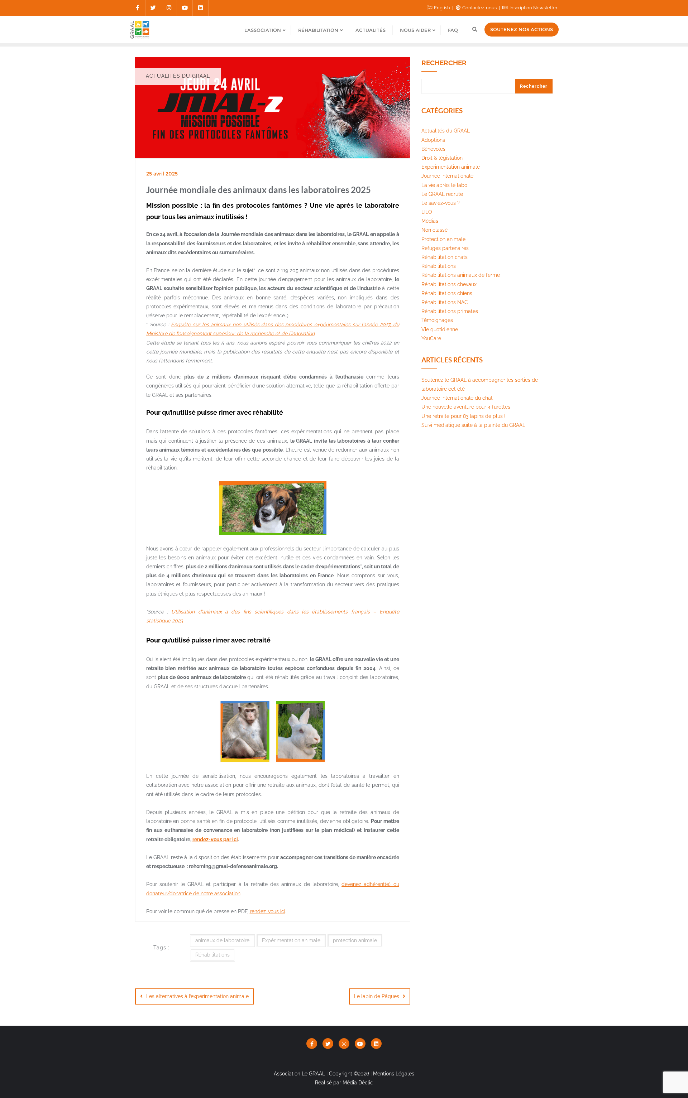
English (442, 7)
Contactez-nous (479, 7)
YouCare (431, 338)
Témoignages (437, 320)
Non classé (434, 230)
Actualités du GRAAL (445, 131)
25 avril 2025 (162, 173)
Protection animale (443, 239)
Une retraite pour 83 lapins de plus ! (463, 416)
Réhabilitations (212, 955)
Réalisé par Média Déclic (344, 1082)
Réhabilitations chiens (446, 293)
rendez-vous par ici (215, 839)
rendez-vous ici (267, 911)
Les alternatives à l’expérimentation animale (197, 996)
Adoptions (433, 140)
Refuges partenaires (445, 248)
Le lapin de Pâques (376, 996)
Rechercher (444, 63)
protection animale (355, 940)
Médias (429, 221)
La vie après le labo (444, 185)
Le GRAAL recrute (442, 194)
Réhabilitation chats (444, 257)
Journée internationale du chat (457, 398)
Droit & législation (442, 158)
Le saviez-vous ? (440, 203)
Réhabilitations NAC (444, 302)
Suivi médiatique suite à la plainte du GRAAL (473, 425)
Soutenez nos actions (521, 29)
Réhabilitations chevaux (449, 284)
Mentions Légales (393, 1074)
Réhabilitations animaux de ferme (460, 275)
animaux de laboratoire (222, 940)
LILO (426, 212)
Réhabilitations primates (449, 311)
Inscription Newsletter (533, 7)
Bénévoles (433, 149)
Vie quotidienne (439, 329)
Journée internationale (447, 176)
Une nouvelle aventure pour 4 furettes (465, 407)
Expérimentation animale (291, 940)
